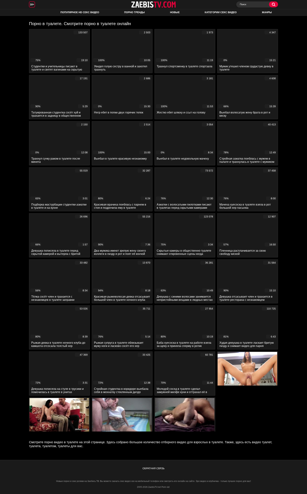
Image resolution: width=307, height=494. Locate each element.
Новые (175, 12)
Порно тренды (134, 12)
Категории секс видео (221, 12)
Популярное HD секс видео (79, 12)
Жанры (267, 12)
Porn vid (165, 487)
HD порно (35, 12)
